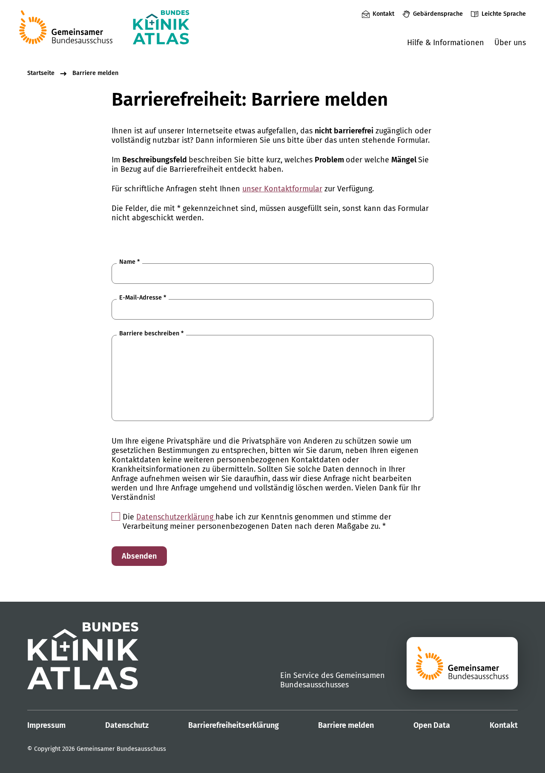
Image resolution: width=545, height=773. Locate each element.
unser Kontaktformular (282, 188)
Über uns (510, 42)
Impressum (46, 725)
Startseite (40, 73)
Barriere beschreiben (151, 333)
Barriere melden (95, 73)
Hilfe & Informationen (445, 42)
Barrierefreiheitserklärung (233, 725)
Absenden (139, 556)
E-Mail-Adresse (142, 297)
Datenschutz (127, 725)
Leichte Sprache (504, 13)
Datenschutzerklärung (175, 517)
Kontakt (383, 13)
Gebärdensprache (438, 13)
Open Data (431, 725)
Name (129, 261)
